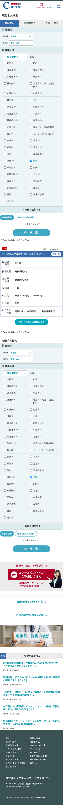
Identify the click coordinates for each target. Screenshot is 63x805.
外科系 (10, 100)
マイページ (10, 756)
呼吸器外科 (38, 107)
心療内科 (37, 93)
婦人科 (10, 134)
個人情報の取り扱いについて (41, 759)
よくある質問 (11, 766)
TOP (8, 738)
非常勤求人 (30, 23)
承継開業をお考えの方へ (31, 601)
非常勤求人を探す (13, 745)
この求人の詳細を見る (33, 322)
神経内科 (11, 83)
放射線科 (11, 167)
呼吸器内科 (12, 70)
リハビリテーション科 (43, 134)
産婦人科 (11, 161)
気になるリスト (12, 759)
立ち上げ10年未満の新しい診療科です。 (23, 253)
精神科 (10, 147)
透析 (35, 161)
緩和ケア (11, 181)
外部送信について (37, 756)
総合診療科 (12, 188)
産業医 (36, 188)
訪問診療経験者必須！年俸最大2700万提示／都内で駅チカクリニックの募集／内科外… (30, 664)
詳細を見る (57, 254)
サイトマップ (35, 748)
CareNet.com (36, 745)
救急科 (36, 174)
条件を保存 (7, 217)
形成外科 (11, 127)
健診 (9, 194)
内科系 (10, 63)
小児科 (36, 140)
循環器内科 (38, 70)
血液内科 (11, 93)
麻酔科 (36, 167)
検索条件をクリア (32, 224)
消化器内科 (12, 76)
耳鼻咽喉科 (38, 154)
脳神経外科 (12, 120)
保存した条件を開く (26, 217)
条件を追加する (31, 209)
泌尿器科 (37, 147)
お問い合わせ (35, 738)
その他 (10, 201)
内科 (35, 63)
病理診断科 (12, 174)
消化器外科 (12, 107)
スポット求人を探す (14, 748)
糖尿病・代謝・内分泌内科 (43, 85)
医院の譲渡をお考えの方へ (31, 615)
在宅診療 (37, 181)
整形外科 (37, 120)
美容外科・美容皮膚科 (43, 127)
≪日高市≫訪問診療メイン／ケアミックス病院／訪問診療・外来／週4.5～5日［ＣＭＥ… (31, 708)
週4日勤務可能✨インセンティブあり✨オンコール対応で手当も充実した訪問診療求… (31, 722)
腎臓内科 (37, 76)
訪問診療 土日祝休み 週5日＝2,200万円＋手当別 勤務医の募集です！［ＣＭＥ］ (31, 679)
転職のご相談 (11, 752)
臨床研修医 (38, 194)
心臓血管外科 (13, 113)
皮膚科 (10, 140)
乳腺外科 (37, 113)
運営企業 (33, 741)
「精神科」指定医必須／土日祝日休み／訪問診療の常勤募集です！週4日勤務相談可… (31, 693)
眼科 (9, 154)
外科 (35, 100)
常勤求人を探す (12, 741)
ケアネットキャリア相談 (15, 763)
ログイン (33, 763)
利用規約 (33, 752)
